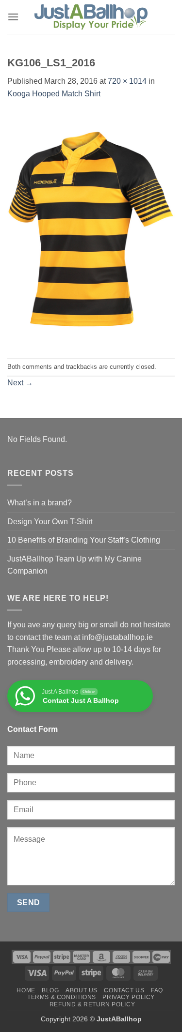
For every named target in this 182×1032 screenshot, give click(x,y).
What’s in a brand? (39, 503)
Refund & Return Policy (92, 1004)
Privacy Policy (128, 997)
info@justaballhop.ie (117, 637)
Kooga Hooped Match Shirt (53, 94)
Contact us (124, 990)
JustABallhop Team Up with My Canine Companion (74, 565)
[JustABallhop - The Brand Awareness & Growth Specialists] (91, 17)
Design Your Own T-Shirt (50, 521)
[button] (13, 17)
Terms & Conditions (61, 997)
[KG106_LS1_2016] (91, 229)
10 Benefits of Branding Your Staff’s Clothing (83, 540)
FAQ (157, 990)
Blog (50, 990)
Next (20, 383)
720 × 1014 (127, 81)
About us (82, 990)
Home (26, 990)
